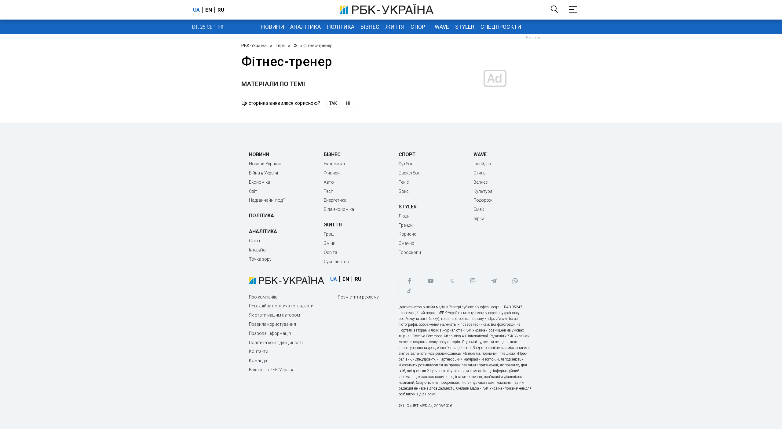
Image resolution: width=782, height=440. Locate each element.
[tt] (409, 291)
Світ (253, 191)
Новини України (265, 163)
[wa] (514, 281)
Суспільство (336, 261)
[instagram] (472, 281)
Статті (255, 240)
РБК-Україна (254, 45)
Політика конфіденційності (276, 342)
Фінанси (332, 172)
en (208, 10)
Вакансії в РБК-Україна (271, 369)
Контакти (258, 351)
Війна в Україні (263, 172)
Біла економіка (339, 209)
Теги (280, 45)
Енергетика (335, 200)
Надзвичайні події (266, 200)
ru (220, 10)
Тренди (406, 225)
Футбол (406, 163)
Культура (482, 191)
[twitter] (451, 281)
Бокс (404, 191)
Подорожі (483, 200)
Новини (272, 27)
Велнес (480, 182)
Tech (328, 191)
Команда (258, 360)
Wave (442, 27)
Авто (329, 182)
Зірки (478, 218)
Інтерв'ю (257, 250)
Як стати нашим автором (274, 315)
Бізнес (369, 27)
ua (196, 10)
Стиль (479, 172)
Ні (348, 103)
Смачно (407, 243)
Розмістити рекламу (358, 297)
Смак (478, 209)
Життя (395, 27)
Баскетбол (409, 172)
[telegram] (493, 281)
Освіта (330, 252)
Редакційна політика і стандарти (281, 305)
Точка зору (260, 259)
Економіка (259, 182)
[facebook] (409, 281)
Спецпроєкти (501, 27)
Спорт (420, 27)
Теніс (404, 182)
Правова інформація (270, 333)
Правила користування (272, 324)
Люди (404, 216)
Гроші (329, 234)
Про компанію (263, 297)
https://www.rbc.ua (502, 319)
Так (333, 103)
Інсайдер (482, 163)
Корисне (407, 234)
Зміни (329, 243)
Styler (464, 27)
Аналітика (305, 27)
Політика (340, 27)
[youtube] (430, 281)
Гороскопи (410, 252)
